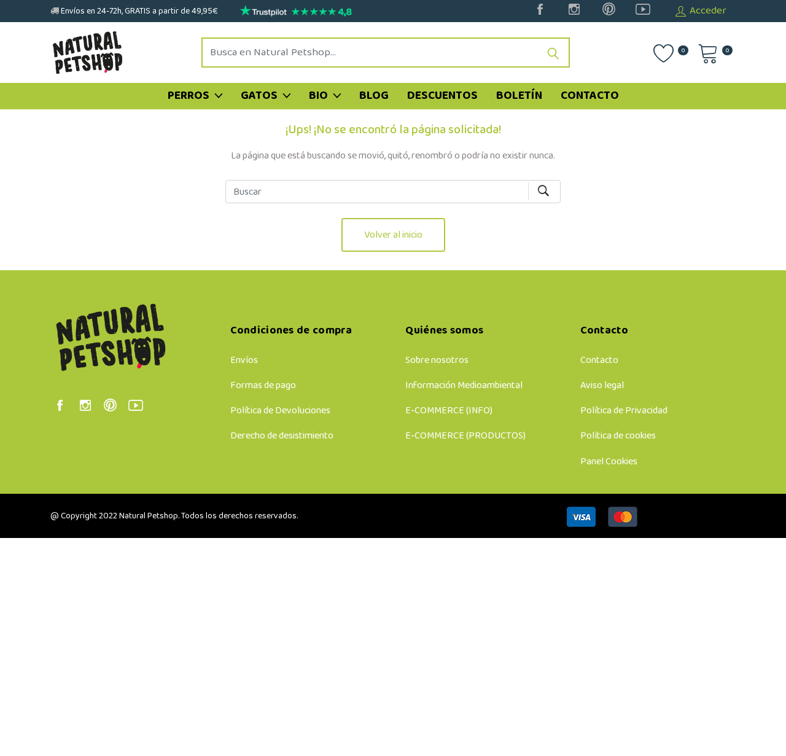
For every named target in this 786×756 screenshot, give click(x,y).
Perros (190, 96)
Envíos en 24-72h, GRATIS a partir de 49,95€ (138, 11)
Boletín (519, 96)
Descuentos (442, 96)
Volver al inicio (393, 235)
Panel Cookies (608, 461)
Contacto (590, 96)
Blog (374, 96)
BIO (319, 96)
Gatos (260, 96)
